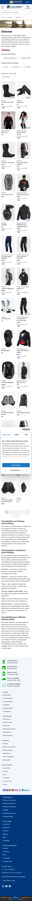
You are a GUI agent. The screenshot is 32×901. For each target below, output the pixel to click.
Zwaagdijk (6, 840)
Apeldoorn (6, 827)
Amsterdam (6, 824)
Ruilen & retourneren (9, 803)
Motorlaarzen (7, 732)
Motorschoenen (8, 735)
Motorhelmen (7, 695)
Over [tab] (26, 434)
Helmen (5, 692)
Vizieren (5, 743)
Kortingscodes (7, 861)
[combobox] (16, 12)
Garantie (5, 810)
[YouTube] (6, 886)
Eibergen (6, 830)
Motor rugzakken (8, 756)
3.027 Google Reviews (17, 3)
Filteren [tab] (15, 897)
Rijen (4, 837)
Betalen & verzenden (9, 806)
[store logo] (15, 7)
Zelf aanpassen (15, 470)
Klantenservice (8, 797)
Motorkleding (7, 716)
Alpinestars (6, 768)
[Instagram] (3, 886)
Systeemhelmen (8, 701)
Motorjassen (7, 719)
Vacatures (6, 851)
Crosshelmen (7, 711)
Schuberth (6, 778)
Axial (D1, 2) (16, 67)
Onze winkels (7, 821)
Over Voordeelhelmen (10, 845)
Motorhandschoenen (9, 729)
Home (3, 17)
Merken (10, 17)
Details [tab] (16, 434)
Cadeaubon (6, 858)
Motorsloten (6, 760)
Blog (4, 854)
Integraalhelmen (8, 708)
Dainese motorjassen (10, 58)
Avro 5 (6, 67)
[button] (28, 2)
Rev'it (5, 774)
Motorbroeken (7, 722)
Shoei (5, 784)
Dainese (18, 17)
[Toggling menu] (2, 7)
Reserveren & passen (9, 800)
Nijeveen (6, 834)
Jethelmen (6, 705)
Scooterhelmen (7, 698)
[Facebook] (10, 886)
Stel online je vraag (9, 880)
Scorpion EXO (7, 781)
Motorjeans (6, 725)
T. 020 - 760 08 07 (9, 869)
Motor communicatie (9, 747)
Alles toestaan (16, 465)
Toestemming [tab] (6, 434)
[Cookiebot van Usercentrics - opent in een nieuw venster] (22, 429)
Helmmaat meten (8, 816)
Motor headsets (8, 750)
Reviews (5, 848)
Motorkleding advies (9, 813)
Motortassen (7, 753)
